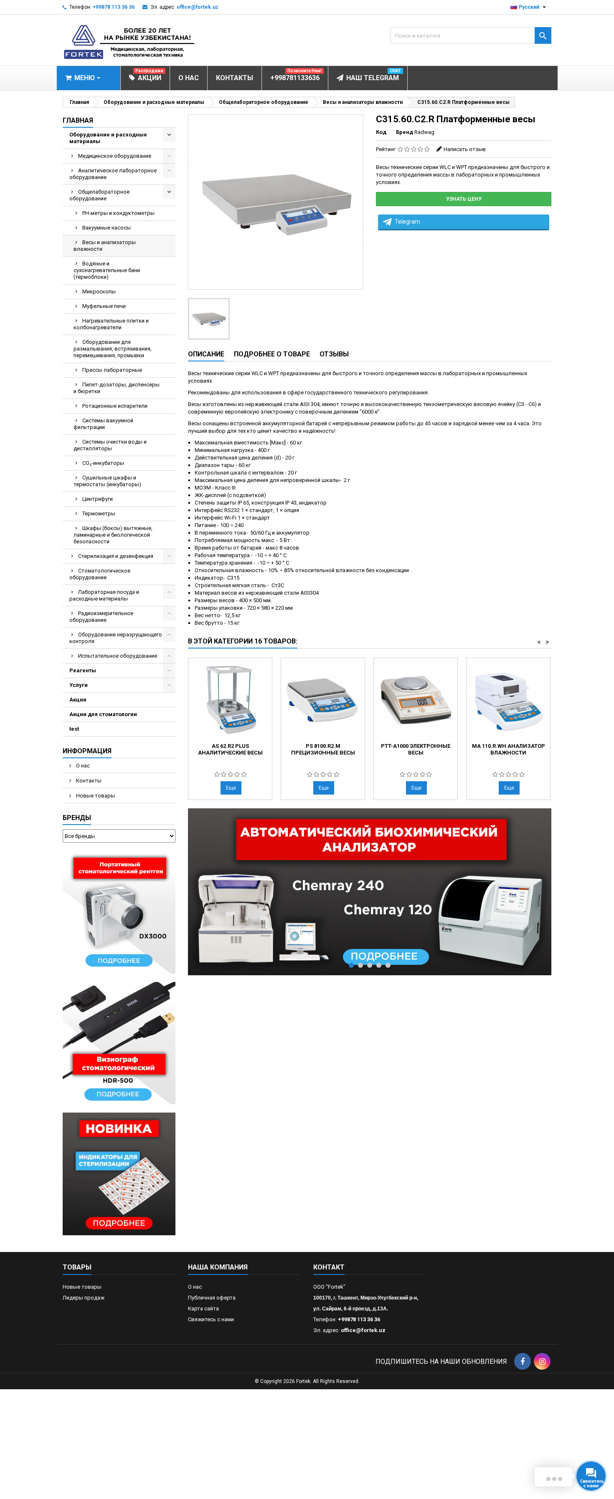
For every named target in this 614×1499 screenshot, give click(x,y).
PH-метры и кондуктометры (118, 213)
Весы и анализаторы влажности (105, 245)
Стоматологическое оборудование (99, 574)
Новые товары (95, 795)
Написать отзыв (465, 149)
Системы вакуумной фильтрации (103, 423)
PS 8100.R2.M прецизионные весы (323, 749)
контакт (329, 1267)
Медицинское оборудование (114, 156)
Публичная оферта (212, 1298)
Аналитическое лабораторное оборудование (113, 173)
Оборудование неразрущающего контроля (115, 637)
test (74, 729)
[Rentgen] (119, 911)
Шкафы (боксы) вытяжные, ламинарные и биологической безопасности (113, 535)
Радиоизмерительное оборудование (101, 616)
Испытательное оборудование (117, 656)
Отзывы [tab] (334, 354)
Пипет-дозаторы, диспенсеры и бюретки (117, 387)
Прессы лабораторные (112, 370)
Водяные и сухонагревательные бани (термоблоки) (107, 270)
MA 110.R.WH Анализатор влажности (508, 749)
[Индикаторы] (119, 1174)
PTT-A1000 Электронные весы (415, 749)
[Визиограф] (119, 1043)
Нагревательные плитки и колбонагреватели (111, 324)
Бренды (77, 818)
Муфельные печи (104, 306)
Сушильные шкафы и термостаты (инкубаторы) (107, 480)
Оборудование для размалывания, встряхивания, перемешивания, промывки (113, 348)
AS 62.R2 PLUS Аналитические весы (230, 749)
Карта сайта (203, 1308)
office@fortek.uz (197, 7)
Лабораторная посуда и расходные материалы (104, 595)
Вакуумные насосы (106, 228)
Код (381, 132)
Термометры (98, 513)
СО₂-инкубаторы (103, 463)
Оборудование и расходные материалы (108, 137)
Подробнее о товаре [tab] (272, 354)
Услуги (78, 685)
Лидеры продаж (83, 1298)
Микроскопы (99, 291)
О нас (82, 765)
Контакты (88, 780)
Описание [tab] (206, 354)
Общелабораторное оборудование (99, 195)
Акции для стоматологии (103, 714)
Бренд (404, 132)
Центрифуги (97, 499)
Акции (77, 700)
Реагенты (82, 670)
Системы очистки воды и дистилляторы (110, 445)
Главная (78, 120)
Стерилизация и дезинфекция (115, 556)
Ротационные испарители (114, 406)
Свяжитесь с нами (211, 1319)
